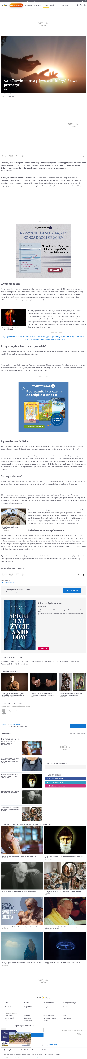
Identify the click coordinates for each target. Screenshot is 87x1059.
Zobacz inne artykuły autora (7, 582)
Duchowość (5, 857)
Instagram (85, 1)
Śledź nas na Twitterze (56, 782)
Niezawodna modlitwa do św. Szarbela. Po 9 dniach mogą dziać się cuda (10, 776)
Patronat (58, 1054)
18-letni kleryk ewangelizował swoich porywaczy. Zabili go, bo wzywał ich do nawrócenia (42, 695)
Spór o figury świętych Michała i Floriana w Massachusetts (71, 694)
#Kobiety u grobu (62, 661)
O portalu (6, 1054)
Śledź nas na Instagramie (57, 786)
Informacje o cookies (49, 1054)
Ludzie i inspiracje (67, 1018)
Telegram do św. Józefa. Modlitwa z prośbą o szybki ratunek (19, 927)
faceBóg (32, 1)
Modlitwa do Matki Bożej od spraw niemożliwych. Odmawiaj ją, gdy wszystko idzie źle (21, 963)
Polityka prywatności (21, 1054)
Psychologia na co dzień (50, 1018)
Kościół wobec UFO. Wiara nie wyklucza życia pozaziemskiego (63, 962)
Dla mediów (35, 1054)
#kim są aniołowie (24, 661)
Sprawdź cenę (43, 648)
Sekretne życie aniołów (50, 603)
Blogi (26, 1)
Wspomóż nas (73, 590)
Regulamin (12, 1054)
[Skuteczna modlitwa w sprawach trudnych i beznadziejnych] (32, 748)
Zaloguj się (3, 724)
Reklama (41, 1054)
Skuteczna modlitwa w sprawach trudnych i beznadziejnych (8, 743)
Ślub (6, 1020)
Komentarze (38, 5)
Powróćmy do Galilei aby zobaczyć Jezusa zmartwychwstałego (10, 329)
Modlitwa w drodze (18, 1)
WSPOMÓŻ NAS (54, 1045)
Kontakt (29, 1054)
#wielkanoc (75, 661)
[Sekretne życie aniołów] (20, 625)
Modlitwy (46, 1020)
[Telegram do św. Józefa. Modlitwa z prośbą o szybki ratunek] (22, 911)
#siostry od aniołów (21, 664)
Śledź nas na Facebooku (56, 778)
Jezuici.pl (7, 1050)
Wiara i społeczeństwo (66, 696)
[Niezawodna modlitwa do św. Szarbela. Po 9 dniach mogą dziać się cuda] (32, 781)
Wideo (65, 1007)
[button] (77, 5)
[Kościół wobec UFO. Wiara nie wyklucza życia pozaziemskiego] (65, 946)
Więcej (52, 5)
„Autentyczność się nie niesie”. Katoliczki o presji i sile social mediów (10, 809)
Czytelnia (28, 1007)
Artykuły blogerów (10, 1018)
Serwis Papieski (6, 331)
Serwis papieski (9, 1015)
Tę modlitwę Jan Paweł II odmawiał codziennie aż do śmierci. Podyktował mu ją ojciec (63, 927)
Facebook (80, 1)
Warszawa (65, 5)
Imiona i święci (28, 1020)
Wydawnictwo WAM (21, 1050)
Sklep (38, 1)
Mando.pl (34, 1050)
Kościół (47, 964)
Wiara (46, 5)
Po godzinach (5, 530)
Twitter (82, 1)
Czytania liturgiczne (49, 1015)
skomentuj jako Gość (15, 724)
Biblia (2, 1)
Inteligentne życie (70, 1003)
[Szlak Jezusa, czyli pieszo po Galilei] (13, 517)
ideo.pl (36, 1057)
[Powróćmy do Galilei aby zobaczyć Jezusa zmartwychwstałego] (13, 317)
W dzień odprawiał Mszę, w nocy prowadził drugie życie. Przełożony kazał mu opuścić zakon (10, 760)
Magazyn (8, 1)
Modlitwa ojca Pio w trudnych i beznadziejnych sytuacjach (10, 791)
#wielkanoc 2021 (6, 664)
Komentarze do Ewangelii (8, 696)
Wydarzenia (28, 5)
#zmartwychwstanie (8, 661)
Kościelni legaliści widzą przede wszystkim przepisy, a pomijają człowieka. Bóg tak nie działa (13, 695)
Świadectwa (27, 1018)
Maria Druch (11, 96)
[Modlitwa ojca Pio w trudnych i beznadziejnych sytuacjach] (32, 797)
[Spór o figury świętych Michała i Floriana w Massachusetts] (72, 682)
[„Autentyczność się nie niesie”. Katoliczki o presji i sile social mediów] (32, 814)
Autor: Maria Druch (6, 580)
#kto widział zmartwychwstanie (43, 661)
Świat (7, 1003)
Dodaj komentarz (77, 726)
